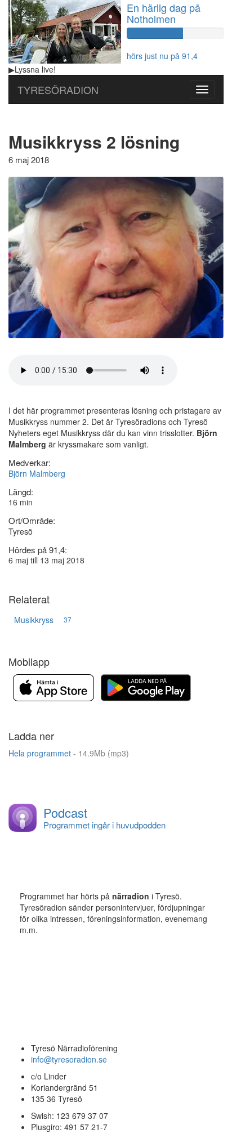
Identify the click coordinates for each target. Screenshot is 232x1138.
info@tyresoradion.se (69, 1059)
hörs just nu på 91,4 (162, 55)
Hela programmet (68, 753)
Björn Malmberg (36, 473)
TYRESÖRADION (58, 89)
